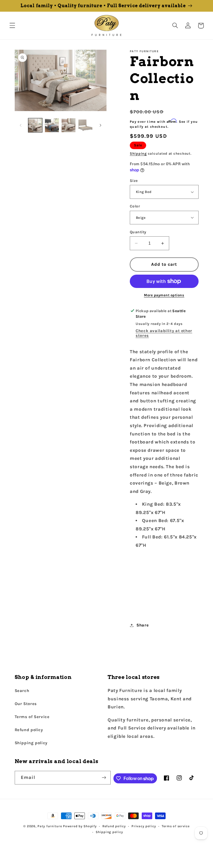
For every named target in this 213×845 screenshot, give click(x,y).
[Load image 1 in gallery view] (35, 125)
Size (134, 180)
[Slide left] (21, 125)
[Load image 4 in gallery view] (85, 125)
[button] (12, 25)
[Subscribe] (103, 777)
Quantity (138, 232)
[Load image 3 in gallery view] (68, 125)
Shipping (138, 153)
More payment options (164, 295)
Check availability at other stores (164, 333)
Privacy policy (143, 826)
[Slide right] (100, 125)
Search (22, 690)
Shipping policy (31, 743)
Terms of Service (32, 716)
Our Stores (26, 703)
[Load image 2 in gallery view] (52, 125)
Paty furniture (49, 826)
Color (135, 206)
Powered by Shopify (80, 826)
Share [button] (142, 625)
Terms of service (176, 826)
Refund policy (29, 730)
